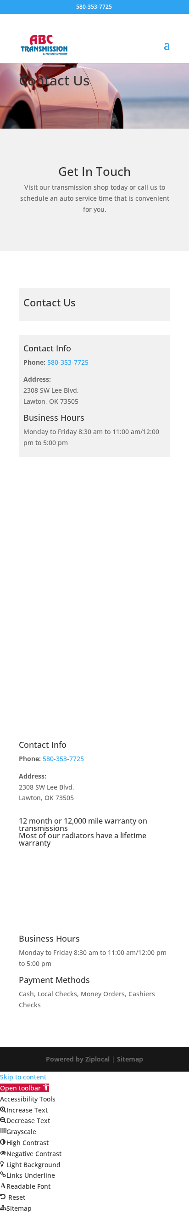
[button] (24, 1088)
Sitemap (130, 1059)
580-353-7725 (68, 362)
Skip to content (23, 1077)
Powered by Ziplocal (78, 1059)
